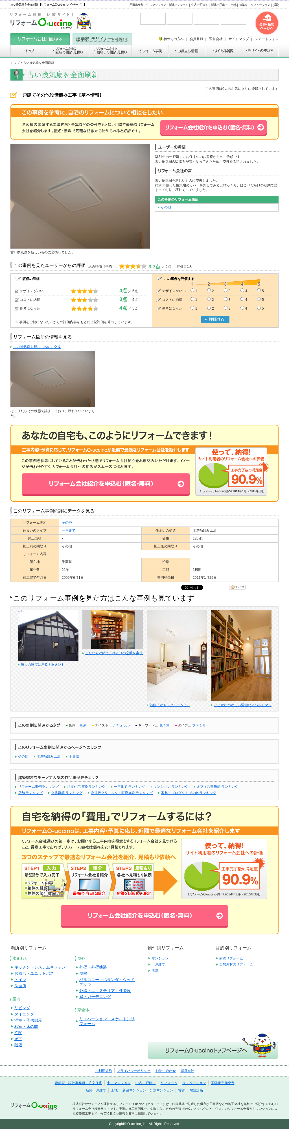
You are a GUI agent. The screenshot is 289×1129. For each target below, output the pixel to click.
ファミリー (200, 725)
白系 (83, 725)
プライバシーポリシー (134, 1071)
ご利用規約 (103, 1071)
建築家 (243, 4)
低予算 (164, 725)
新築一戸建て (219, 4)
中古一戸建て (199, 4)
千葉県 (74, 756)
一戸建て (68, 530)
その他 (166, 207)
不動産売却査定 (223, 1083)
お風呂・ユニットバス (34, 973)
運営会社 (187, 1071)
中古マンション (156, 4)
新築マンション (178, 4)
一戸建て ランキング (129, 787)
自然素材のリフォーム (236, 964)
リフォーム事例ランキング (38, 787)
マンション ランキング (171, 787)
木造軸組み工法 (48, 756)
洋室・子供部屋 (28, 1020)
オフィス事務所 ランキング (217, 787)
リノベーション (260, 4)
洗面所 (20, 986)
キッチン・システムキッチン (40, 967)
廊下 (18, 1038)
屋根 (83, 973)
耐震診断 (196, 1090)
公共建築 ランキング (66, 793)
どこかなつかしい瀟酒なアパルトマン (243, 705)
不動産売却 (136, 4)
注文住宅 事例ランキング (86, 787)
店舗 (155, 971)
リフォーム (169, 1083)
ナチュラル (121, 725)
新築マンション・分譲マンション (147, 1090)
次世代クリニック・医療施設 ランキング (122, 793)
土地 (233, 4)
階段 (18, 1045)
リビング (22, 1008)
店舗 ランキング (30, 793)
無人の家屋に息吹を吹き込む (43, 665)
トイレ (20, 979)
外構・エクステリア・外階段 (105, 990)
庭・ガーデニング (95, 996)
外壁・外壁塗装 (93, 967)
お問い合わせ (166, 1071)
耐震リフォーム (231, 958)
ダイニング (24, 1014)
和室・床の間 (26, 1026)
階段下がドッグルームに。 (170, 705)
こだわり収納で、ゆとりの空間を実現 (114, 653)
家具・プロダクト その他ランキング (188, 793)
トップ (15, 62)
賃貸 (276, 4)
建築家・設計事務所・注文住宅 (78, 1083)
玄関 (18, 1032)
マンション (160, 958)
